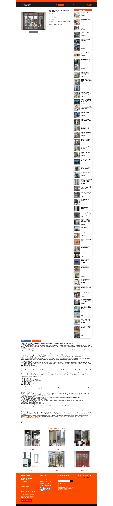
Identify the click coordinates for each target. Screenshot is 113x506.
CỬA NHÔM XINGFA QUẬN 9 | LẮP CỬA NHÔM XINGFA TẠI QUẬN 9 (86, 187)
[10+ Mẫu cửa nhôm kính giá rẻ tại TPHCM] (77, 284)
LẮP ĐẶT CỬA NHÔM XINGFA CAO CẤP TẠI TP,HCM (85, 207)
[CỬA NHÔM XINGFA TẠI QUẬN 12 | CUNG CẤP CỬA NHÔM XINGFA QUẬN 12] (77, 97)
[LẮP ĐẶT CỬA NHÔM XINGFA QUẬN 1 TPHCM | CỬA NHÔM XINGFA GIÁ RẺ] (77, 257)
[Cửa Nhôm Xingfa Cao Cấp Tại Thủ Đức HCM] (77, 251)
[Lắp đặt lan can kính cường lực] (77, 17)
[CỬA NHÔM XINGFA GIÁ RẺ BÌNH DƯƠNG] (77, 44)
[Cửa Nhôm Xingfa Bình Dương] (77, 204)
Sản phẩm (61, 4)
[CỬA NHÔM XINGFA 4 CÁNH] (77, 237)
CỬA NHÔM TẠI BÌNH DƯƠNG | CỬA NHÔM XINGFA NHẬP (85, 73)
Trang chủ (39, 4)
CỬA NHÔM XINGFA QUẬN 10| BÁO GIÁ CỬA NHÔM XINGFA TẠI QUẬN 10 (86, 194)
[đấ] (90, 1)
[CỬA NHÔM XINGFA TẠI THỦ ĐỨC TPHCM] (77, 264)
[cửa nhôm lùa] (31, 459)
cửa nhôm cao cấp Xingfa (30, 396)
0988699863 (89, 5)
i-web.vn (54, 504)
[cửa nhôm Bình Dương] (82, 459)
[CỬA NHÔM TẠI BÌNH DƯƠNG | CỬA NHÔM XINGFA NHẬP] (77, 77)
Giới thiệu (46, 4)
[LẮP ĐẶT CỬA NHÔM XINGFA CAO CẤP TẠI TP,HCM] (77, 211)
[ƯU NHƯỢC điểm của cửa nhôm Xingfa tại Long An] (77, 291)
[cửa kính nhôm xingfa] (57, 438)
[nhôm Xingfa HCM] (82, 438)
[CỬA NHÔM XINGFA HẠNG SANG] (77, 71)
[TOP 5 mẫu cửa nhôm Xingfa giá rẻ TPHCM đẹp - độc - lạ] (77, 311)
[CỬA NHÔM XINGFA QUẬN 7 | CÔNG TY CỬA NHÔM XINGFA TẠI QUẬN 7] (77, 104)
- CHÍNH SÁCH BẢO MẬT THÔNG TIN (47, 478)
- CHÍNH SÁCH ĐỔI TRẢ (44, 479)
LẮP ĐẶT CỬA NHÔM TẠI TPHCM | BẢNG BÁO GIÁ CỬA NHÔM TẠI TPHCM (86, 214)
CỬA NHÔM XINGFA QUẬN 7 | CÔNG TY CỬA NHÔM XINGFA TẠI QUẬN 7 (86, 100)
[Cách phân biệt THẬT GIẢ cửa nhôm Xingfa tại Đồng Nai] (77, 297)
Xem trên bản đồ (27, 500)
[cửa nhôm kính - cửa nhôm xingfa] (77, 57)
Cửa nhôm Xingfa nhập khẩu (26, 361)
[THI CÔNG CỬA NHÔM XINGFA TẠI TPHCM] (77, 144)
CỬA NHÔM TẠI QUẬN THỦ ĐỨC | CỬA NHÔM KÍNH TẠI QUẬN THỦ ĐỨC (86, 180)
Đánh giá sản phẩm (36, 340)
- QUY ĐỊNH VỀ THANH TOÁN (45, 481)
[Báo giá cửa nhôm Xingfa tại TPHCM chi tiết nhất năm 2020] (77, 277)
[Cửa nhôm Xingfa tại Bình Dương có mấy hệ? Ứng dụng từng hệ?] (77, 304)
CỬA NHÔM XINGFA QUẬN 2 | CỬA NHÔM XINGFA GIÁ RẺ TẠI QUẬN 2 (86, 107)
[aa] (86, 1)
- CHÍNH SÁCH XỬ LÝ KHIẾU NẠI (46, 483)
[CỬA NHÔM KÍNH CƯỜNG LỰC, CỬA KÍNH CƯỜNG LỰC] (77, 31)
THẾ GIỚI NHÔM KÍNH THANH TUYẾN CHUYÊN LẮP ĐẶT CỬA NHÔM (85, 167)
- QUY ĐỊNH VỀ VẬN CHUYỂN (45, 485)
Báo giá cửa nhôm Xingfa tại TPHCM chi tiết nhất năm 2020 (86, 274)
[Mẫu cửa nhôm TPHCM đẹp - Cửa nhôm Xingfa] (77, 324)
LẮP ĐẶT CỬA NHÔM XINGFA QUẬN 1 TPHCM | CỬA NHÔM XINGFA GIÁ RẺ (86, 254)
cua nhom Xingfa (81, 355)
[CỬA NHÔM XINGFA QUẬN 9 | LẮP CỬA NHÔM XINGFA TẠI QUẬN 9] (77, 191)
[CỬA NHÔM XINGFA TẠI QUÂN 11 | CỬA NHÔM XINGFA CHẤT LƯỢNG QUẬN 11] (77, 224)
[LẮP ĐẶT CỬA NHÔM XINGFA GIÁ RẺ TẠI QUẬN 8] (77, 91)
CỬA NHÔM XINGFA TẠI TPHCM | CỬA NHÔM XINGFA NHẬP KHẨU (85, 127)
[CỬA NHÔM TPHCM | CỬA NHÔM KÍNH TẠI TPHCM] (77, 137)
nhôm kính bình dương (85, 59)
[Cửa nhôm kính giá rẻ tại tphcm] (77, 337)
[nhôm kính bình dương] (77, 64)
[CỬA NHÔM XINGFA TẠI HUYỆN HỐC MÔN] (77, 117)
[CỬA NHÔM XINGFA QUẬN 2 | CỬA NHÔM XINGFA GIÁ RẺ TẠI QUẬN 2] (77, 111)
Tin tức (72, 4)
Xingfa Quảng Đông (25, 350)
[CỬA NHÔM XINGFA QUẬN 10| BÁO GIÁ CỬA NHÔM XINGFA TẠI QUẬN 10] (77, 197)
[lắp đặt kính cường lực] (77, 24)
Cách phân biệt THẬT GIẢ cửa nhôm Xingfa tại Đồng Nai (86, 294)
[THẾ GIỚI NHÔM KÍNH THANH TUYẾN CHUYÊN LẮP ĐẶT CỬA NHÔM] (77, 171)
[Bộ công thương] (45, 490)
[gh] (88, 1)
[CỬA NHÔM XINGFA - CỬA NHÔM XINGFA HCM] (77, 231)
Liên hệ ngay (89, 4)
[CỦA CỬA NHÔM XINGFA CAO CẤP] (77, 177)
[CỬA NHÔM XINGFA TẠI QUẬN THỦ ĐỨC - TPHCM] (77, 124)
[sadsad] (58, 483)
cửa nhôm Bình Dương (82, 469)
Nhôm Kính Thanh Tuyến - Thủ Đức (83, 477)
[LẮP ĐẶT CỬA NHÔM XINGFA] (77, 51)
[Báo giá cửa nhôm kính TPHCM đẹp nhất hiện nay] (77, 317)
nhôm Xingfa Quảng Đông (37, 351)
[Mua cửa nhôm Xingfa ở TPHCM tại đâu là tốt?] (77, 271)
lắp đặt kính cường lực (85, 19)
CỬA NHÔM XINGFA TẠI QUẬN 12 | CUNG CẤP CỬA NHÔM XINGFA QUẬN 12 (86, 93)
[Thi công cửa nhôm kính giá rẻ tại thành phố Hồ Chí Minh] (77, 84)
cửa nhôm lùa (31, 469)
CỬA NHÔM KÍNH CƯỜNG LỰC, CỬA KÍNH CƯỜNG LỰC (86, 27)
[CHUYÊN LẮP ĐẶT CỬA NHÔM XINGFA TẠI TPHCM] (77, 157)
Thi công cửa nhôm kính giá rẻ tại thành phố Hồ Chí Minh (86, 80)
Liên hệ (77, 4)
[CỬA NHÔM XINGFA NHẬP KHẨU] (77, 244)
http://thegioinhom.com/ (30, 421)
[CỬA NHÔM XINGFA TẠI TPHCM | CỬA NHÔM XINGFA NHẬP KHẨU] (77, 131)
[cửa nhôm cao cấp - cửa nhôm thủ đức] (32, 438)
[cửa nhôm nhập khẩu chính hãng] (56, 459)
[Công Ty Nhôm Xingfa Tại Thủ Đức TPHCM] (77, 151)
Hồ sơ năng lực (53, 4)
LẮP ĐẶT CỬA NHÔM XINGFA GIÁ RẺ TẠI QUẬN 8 (86, 87)
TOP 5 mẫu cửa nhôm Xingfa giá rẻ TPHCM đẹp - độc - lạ (86, 307)
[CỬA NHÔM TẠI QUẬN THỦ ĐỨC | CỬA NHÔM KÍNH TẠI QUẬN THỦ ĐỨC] (77, 184)
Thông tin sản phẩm (26, 340)
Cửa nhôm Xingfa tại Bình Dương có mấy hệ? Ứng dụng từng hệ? (86, 300)
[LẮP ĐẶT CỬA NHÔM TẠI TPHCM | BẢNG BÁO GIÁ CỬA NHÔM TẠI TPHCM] (77, 217)
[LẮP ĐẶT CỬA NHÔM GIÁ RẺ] (77, 37)
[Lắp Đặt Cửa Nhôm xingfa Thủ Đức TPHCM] (77, 164)
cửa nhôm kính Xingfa (30, 406)
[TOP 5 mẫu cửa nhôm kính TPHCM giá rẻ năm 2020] (77, 331)
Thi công (67, 4)
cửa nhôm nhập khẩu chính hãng (56, 469)
